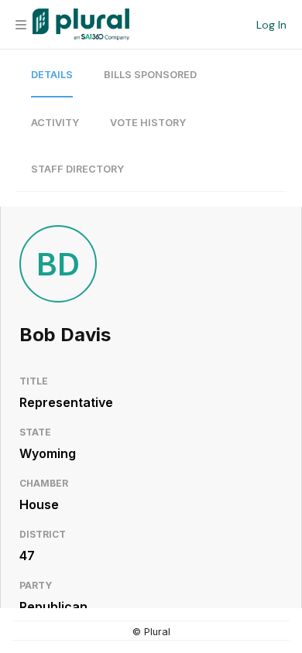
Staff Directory (77, 169)
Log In (271, 25)
